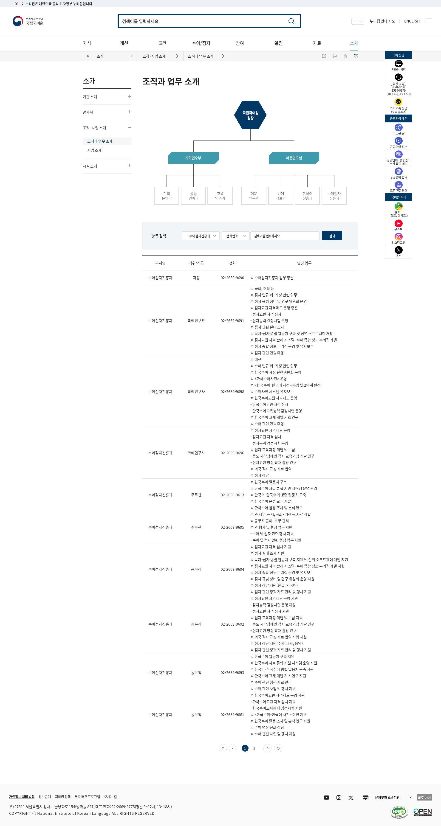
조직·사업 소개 (94, 127)
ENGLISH (412, 21)
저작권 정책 (63, 796)
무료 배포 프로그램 (87, 796)
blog (365, 798)
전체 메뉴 (429, 21)
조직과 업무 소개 (100, 141)
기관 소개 (90, 96)
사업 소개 (94, 150)
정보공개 (45, 796)
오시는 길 (110, 796)
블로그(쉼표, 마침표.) (399, 214)
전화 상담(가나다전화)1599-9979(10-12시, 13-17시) (399, 88)
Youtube (325, 798)
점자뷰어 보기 (356, 56)
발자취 (88, 112)
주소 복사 (324, 56)
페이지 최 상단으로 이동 (377, 777)
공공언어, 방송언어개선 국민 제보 (398, 162)
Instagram (339, 798)
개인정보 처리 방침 (21, 796)
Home (87, 56)
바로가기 (132, 55)
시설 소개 (90, 166)
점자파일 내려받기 (345, 56)
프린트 (335, 56)
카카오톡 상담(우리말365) (398, 110)
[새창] (396, 809)
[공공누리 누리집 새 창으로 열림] (420, 809)
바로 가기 (424, 797)
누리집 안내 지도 (382, 21)
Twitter (352, 798)
